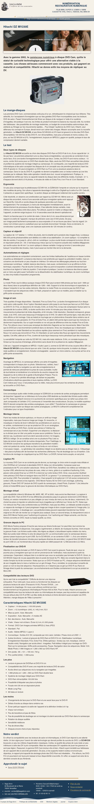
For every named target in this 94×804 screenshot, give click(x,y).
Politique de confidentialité (28, 802)
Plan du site (75, 783)
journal (63, 802)
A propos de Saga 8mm (8, 802)
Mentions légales (52, 802)
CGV (41, 802)
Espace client (72, 802)
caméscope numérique (42, 57)
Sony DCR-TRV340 (16, 767)
